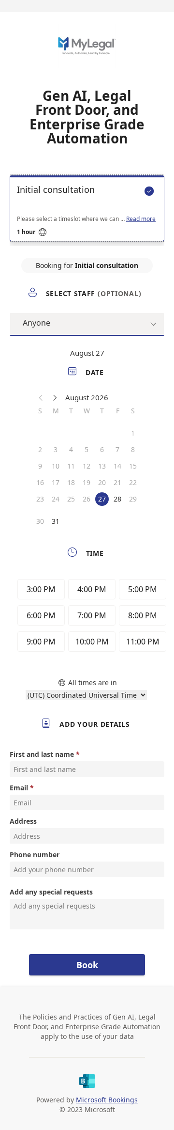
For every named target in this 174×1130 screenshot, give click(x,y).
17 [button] (55, 482)
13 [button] (102, 466)
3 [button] (56, 449)
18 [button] (71, 482)
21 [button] (117, 482)
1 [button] (133, 433)
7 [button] (117, 449)
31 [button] (55, 521)
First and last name (42, 754)
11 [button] (71, 466)
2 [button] (40, 449)
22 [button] (133, 482)
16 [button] (40, 482)
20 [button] (102, 482)
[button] (41, 397)
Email (19, 787)
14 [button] (117, 466)
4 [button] (71, 449)
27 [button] (102, 498)
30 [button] (40, 521)
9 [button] (40, 466)
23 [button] (40, 498)
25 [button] (71, 498)
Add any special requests (51, 891)
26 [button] (86, 498)
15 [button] (133, 466)
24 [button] (55, 498)
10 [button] (55, 466)
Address (23, 821)
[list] (87, 210)
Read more (141, 219)
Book (87, 965)
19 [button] (86, 482)
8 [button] (133, 449)
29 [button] (133, 498)
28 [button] (117, 498)
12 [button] (86, 466)
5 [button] (86, 449)
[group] (89, 617)
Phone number (34, 854)
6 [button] (102, 449)
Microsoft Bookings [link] (107, 1099)
